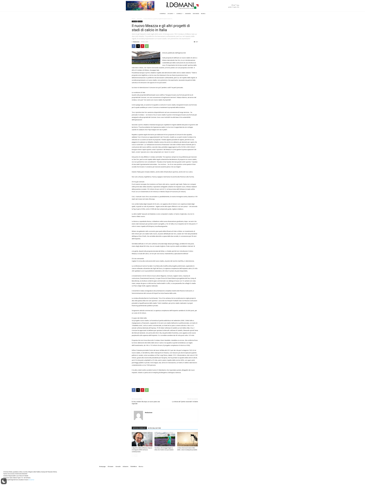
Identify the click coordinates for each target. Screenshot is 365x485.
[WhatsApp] (147, 46)
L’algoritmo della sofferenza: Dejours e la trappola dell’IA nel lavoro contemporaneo (142, 449)
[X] (138, 46)
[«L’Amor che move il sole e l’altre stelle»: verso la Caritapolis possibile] (187, 439)
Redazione (136, 41)
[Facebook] (134, 46)
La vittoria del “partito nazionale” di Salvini (185, 401)
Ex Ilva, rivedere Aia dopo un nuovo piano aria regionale (146, 402)
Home (133, 18)
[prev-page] (133, 455)
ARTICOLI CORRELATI (139, 428)
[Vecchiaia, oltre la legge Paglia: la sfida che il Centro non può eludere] (164, 439)
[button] (4, 481)
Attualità (140, 21)
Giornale (139, 18)
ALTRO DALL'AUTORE (154, 428)
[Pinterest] (142, 46)
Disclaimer (31, 480)
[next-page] (136, 455)
